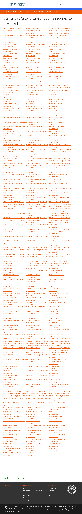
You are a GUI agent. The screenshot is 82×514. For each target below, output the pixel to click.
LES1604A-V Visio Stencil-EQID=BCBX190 (33, 230)
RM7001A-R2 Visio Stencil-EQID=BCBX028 (56, 363)
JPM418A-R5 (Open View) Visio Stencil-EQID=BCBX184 (36, 160)
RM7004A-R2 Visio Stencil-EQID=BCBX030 (56, 372)
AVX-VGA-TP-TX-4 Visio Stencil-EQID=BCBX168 (11, 87)
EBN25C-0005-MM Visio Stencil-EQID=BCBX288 (12, 91)
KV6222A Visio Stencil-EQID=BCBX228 (14, 163)
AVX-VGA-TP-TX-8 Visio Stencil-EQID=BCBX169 (34, 87)
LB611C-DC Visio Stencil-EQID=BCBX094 (10, 207)
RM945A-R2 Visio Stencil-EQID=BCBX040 (33, 385)
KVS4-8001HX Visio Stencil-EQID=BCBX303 (56, 171)
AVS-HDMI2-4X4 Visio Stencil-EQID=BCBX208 (34, 64)
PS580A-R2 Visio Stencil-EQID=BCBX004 (55, 312)
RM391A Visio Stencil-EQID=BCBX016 (59, 348)
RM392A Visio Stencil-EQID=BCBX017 (59, 350)
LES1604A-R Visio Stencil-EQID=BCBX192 (56, 226)
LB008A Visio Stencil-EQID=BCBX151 (36, 202)
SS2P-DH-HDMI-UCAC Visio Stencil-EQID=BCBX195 (13, 408)
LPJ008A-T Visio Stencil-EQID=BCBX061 (37, 270)
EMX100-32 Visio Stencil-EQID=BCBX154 (33, 137)
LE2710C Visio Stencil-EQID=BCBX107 (59, 213)
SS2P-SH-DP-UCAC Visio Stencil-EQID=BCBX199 (58, 408)
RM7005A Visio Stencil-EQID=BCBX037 (37, 375)
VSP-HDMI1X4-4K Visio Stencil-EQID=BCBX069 (11, 440)
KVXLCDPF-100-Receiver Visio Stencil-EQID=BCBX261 (36, 189)
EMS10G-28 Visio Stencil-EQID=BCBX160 (33, 123)
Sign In (66, 4)
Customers (51, 490)
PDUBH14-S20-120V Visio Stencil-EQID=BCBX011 (35, 299)
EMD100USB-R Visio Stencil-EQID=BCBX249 (34, 100)
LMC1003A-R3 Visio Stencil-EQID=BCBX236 (56, 258)
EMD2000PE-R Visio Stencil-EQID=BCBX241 (57, 100)
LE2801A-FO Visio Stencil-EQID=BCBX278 (33, 221)
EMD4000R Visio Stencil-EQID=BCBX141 (37, 113)
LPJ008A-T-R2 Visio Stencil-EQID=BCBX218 (11, 276)
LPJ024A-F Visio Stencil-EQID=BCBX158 (14, 279)
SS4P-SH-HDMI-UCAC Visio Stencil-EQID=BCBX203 (35, 417)
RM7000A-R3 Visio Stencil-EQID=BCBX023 (33, 360)
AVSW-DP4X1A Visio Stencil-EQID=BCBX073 (33, 73)
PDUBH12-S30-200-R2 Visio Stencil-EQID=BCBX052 (13, 299)
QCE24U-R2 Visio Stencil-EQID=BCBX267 (55, 326)
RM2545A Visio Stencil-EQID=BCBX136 (59, 343)
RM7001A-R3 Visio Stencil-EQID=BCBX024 (10, 367)
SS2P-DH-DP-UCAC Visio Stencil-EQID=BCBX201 (35, 404)
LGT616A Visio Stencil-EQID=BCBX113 (36, 250)
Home (29, 4)
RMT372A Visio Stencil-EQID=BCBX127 (14, 391)
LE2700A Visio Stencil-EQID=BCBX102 (14, 213)
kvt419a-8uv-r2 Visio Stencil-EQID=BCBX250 (34, 176)
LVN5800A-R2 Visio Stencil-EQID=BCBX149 (11, 290)
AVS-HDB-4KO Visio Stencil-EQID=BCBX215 (33, 59)
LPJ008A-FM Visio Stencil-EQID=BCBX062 (10, 271)
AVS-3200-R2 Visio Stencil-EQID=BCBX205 (56, 50)
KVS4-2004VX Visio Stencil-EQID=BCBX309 (11, 171)
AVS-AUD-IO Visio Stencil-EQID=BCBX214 (10, 55)
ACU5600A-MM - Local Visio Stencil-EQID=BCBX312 (36, 46)
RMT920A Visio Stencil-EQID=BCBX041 (60, 391)
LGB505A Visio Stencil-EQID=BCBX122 (59, 240)
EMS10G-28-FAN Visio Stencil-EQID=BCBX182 (57, 123)
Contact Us (51, 493)
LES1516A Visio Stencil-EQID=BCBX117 (59, 220)
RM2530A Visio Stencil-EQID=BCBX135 (14, 343)
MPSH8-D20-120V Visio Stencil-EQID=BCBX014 (12, 294)
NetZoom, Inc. (52, 485)
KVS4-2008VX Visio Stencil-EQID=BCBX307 (33, 171)
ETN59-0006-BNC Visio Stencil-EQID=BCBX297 (35, 141)
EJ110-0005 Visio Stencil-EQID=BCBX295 (55, 96)
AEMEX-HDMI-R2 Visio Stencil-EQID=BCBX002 (11, 50)
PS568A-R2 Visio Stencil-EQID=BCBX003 (10, 312)
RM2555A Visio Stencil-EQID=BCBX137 (37, 345)
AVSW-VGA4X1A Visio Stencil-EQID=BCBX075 (11, 77)
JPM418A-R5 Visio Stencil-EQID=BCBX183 (10, 160)
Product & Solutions (38, 4)
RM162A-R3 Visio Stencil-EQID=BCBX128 (55, 335)
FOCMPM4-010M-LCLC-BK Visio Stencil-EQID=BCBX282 (60, 146)
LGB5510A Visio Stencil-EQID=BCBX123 (14, 247)
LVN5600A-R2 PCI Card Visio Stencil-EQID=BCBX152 (59, 285)
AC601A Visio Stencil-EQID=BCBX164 (13, 35)
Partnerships (27, 485)
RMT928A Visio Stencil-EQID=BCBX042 (14, 393)
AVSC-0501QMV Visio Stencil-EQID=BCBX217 (34, 55)
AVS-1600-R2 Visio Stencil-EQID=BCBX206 (33, 50)
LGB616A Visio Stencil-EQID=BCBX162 (36, 247)
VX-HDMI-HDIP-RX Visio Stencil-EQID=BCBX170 (12, 454)
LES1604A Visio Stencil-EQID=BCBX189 (37, 224)
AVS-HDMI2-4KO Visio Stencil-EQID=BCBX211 (11, 64)
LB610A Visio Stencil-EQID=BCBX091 (13, 204)
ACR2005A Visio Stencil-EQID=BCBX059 (10, 46)
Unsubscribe (39, 493)
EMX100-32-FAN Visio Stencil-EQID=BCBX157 (57, 137)
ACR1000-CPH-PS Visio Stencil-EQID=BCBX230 (34, 41)
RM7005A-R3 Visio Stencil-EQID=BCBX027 (10, 381)
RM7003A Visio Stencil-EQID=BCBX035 (37, 366)
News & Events (52, 488)
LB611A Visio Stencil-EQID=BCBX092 (36, 204)
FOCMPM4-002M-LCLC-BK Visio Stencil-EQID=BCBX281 (37, 146)
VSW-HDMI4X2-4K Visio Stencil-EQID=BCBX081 (12, 449)
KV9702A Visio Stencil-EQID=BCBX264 (59, 163)
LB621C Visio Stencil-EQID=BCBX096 (59, 206)
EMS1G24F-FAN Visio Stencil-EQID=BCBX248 (57, 128)
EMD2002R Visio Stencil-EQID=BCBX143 (55, 109)
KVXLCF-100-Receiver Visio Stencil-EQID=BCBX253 (13, 194)
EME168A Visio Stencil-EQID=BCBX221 (37, 117)
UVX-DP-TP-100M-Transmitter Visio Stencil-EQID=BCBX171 (58, 427)
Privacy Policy (39, 490)
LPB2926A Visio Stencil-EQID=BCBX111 (37, 263)
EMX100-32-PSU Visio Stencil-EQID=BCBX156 (11, 141)
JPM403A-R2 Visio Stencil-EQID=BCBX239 (56, 155)
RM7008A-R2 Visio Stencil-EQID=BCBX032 (56, 381)
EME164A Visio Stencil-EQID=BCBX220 (14, 117)
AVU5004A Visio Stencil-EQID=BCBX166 (37, 81)
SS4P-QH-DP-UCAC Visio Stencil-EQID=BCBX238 (58, 413)
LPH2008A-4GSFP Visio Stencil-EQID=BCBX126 (35, 267)
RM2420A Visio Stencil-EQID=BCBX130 (14, 338)
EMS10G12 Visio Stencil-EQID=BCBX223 (14, 122)
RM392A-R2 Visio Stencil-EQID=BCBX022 (10, 354)
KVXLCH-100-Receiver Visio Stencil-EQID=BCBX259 (58, 194)
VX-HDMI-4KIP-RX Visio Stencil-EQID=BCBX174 (34, 449)
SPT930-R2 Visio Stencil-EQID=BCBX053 (55, 399)
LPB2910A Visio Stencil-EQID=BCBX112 (60, 261)
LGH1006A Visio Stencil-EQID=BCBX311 (14, 250)
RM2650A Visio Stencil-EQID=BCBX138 (60, 345)
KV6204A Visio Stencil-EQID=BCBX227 (59, 161)
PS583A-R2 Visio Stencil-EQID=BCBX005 (55, 317)
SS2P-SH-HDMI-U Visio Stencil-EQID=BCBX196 (12, 413)
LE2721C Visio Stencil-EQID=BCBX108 (36, 218)
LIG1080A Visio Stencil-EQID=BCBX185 (59, 254)
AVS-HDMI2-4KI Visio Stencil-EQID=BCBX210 (57, 59)
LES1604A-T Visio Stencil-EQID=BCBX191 (10, 230)
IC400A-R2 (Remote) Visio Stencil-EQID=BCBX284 (35, 150)
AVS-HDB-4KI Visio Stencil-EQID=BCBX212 (10, 59)
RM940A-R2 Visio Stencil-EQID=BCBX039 (10, 385)
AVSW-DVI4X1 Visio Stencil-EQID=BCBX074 (56, 73)
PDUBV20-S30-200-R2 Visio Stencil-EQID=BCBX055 (59, 299)
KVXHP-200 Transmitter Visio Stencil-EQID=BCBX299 (36, 180)
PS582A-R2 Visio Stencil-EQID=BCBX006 (33, 317)
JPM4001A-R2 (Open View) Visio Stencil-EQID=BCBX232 (37, 155)
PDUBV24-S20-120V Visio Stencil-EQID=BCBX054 (12, 303)
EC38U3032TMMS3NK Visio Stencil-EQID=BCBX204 (59, 91)
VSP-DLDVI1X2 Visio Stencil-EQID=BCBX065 (11, 436)
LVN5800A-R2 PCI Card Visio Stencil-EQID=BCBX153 (36, 290)
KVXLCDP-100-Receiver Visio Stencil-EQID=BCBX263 (59, 185)
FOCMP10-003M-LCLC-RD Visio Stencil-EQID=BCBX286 (14, 146)
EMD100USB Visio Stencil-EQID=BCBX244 (10, 100)
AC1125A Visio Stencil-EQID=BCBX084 (59, 33)
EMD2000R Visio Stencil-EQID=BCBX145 (33, 105)
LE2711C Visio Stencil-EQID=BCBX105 (59, 215)
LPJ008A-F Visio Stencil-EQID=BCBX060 (55, 267)
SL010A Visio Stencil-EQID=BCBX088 (59, 396)
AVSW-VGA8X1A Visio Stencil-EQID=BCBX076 (34, 77)
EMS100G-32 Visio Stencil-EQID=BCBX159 (56, 119)
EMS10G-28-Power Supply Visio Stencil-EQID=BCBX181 (14, 128)
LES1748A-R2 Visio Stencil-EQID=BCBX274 (56, 237)
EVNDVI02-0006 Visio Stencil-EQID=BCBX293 (57, 141)
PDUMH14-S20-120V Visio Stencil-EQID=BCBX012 (58, 303)
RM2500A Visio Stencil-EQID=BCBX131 (37, 338)
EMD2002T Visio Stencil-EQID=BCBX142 (14, 113)
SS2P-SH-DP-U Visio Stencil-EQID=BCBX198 (34, 408)
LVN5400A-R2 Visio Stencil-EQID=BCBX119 (56, 280)
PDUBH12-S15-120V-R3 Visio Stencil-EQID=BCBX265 (59, 294)
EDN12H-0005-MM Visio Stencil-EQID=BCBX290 (12, 96)
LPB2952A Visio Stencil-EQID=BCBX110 (60, 263)
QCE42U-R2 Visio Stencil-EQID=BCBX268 (10, 331)
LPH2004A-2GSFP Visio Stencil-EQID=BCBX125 (12, 267)
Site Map (50, 495)
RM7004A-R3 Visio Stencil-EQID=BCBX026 (10, 376)
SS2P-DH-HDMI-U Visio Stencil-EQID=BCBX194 (57, 404)
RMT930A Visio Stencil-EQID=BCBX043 (37, 393)
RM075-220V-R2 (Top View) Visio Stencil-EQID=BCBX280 (35, 331)
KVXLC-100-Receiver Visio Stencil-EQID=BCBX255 (12, 185)
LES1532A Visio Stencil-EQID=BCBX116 (59, 222)
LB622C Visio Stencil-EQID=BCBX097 (36, 208)
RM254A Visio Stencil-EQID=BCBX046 (14, 345)
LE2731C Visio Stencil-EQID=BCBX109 (14, 220)
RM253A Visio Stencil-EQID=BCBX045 (36, 343)
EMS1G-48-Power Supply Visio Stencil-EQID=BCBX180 (13, 137)
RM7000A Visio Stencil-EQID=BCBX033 (14, 359)
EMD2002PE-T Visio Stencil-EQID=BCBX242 (34, 109)
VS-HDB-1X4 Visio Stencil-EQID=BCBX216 (56, 431)
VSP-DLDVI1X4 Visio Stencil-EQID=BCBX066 (33, 436)
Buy (55, 4)
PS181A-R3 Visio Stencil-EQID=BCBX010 (37, 307)
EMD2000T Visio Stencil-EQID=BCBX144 (55, 105)
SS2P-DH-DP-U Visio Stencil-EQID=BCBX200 (11, 404)
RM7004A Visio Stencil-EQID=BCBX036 (37, 370)
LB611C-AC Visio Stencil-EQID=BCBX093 (60, 204)
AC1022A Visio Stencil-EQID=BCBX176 (59, 28)
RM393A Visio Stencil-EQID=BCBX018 (36, 352)
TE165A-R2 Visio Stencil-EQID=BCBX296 (55, 422)
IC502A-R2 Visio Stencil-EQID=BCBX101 (60, 149)
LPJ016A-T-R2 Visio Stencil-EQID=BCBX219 (56, 276)
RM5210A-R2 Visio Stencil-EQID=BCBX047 (56, 356)
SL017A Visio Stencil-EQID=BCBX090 (36, 398)
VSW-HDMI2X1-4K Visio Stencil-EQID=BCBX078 (12, 445)
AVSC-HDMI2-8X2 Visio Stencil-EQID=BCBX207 (57, 55)
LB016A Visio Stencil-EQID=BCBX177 (59, 202)
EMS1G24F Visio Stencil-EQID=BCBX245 (37, 126)
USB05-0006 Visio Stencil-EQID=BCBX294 (10, 427)
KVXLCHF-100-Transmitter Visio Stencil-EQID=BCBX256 (59, 198)
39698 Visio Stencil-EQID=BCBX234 (36, 28)
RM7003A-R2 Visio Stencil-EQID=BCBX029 (56, 367)
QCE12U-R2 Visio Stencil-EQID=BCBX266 (33, 326)
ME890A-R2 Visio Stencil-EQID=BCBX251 (56, 290)
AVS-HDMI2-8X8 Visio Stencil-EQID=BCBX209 (57, 64)
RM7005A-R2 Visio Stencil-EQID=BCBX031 (56, 376)
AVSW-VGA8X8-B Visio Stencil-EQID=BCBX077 (57, 77)
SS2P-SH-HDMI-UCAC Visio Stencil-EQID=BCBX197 (35, 413)
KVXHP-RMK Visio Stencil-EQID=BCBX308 (56, 180)
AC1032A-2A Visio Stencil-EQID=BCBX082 (33, 32)
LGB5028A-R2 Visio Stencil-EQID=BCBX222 (33, 242)
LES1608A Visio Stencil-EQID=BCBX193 (60, 229)
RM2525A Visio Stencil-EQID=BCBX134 (59, 341)
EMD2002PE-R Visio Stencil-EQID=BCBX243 (11, 109)
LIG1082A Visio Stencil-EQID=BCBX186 (14, 256)
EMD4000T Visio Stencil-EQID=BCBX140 (55, 114)
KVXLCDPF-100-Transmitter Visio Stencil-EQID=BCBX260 (60, 189)
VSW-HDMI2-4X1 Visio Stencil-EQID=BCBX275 (57, 440)
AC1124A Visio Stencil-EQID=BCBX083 (59, 31)
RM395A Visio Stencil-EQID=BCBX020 (36, 355)
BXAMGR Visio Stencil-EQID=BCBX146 (59, 88)
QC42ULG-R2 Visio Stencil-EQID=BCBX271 (10, 326)
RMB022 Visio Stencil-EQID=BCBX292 (59, 384)
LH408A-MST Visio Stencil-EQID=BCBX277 (56, 251)
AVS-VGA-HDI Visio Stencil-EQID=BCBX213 (10, 68)
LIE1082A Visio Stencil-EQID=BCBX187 (37, 254)
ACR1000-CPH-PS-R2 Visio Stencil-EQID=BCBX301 (58, 41)
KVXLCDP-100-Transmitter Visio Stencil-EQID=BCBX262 (14, 189)
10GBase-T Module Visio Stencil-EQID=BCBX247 (12, 30)
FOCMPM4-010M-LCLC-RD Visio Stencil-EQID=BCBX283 (14, 150)
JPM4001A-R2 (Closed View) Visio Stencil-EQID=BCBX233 (12, 155)
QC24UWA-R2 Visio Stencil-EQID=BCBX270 (56, 322)
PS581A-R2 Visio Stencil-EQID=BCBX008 (10, 317)
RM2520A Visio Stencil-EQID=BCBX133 (37, 341)
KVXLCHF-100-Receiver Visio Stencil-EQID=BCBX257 (36, 198)
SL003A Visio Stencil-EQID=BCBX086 (14, 396)
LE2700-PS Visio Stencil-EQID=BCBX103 (33, 214)
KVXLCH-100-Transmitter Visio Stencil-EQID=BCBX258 (13, 198)
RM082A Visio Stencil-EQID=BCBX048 (59, 329)
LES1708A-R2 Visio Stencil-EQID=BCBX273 (56, 233)
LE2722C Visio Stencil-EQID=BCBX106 (59, 218)
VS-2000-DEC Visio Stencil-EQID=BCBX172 (33, 431)
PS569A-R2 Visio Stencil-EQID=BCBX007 (33, 312)
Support (60, 4)
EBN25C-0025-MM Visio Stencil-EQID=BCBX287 (35, 91)
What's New (8, 485)
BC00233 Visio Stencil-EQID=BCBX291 (59, 85)
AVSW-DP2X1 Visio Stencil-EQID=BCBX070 (33, 68)
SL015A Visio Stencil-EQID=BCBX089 (13, 398)
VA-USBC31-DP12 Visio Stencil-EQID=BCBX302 (11, 431)
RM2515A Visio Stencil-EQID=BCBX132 (59, 338)
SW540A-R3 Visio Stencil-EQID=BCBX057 (33, 422)
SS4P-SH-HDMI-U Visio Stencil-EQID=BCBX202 (12, 417)
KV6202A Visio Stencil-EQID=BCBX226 (59, 158)
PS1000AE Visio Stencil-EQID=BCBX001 (14, 307)
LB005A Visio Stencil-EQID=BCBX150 (13, 202)
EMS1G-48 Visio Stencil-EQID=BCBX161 (37, 131)
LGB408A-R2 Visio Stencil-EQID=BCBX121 (10, 242)
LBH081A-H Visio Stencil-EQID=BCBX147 (60, 211)
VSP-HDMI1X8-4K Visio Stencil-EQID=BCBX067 (34, 440)
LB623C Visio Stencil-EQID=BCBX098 (59, 208)
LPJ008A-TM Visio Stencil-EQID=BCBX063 (56, 271)
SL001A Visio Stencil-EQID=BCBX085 (59, 393)
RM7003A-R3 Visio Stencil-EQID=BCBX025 (10, 372)
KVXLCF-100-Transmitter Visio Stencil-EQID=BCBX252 (36, 194)
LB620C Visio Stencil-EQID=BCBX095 (36, 206)
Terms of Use (39, 488)
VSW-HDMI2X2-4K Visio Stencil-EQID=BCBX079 (34, 445)
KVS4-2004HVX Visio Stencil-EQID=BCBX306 (57, 166)
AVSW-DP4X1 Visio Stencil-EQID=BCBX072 (10, 73)
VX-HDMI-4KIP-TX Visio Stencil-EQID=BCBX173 (57, 449)
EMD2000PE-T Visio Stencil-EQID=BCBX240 (11, 105)
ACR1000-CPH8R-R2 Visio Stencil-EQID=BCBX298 (13, 41)
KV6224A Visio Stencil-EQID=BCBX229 (37, 163)
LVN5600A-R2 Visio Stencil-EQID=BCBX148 (33, 285)
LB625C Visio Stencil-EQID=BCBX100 (36, 211)
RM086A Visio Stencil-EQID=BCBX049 (59, 332)
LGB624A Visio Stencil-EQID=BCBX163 (59, 247)
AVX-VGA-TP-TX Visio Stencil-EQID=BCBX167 (56, 82)
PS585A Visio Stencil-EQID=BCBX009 (14, 320)
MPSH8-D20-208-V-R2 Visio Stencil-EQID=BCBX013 (36, 294)
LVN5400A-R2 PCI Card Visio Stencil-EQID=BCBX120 (13, 285)
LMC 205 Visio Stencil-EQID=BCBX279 (36, 256)
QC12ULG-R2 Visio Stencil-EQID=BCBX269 (33, 322)
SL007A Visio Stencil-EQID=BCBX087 (36, 396)
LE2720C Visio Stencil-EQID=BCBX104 (14, 218)
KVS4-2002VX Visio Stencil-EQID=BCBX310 (33, 166)
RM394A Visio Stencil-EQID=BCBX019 (59, 352)
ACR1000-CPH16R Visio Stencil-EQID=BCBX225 (35, 36)
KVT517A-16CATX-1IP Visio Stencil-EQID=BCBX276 (58, 176)
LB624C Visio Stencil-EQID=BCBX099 (14, 211)
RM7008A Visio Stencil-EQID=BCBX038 (37, 380)
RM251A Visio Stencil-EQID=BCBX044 (14, 341)
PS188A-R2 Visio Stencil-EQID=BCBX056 (55, 308)
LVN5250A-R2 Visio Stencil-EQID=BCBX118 (33, 280)
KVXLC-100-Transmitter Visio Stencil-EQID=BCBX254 (36, 185)
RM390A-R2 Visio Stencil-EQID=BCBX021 (33, 349)
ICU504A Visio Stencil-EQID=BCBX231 (59, 151)
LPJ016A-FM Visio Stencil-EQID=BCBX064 (33, 276)
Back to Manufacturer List (16, 478)
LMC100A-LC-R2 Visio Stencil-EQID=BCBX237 (11, 262)
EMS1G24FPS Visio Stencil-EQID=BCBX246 (10, 132)
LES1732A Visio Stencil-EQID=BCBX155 (37, 236)
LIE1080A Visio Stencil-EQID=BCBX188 (14, 254)
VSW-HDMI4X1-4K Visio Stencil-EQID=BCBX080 (57, 445)
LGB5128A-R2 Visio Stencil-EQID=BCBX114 (56, 244)
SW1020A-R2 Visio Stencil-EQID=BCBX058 (56, 417)
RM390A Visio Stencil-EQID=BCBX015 (14, 348)
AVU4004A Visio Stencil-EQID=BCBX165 (14, 81)
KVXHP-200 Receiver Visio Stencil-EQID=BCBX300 (12, 180)
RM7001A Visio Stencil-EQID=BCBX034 (59, 359)
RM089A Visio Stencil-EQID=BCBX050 (14, 334)
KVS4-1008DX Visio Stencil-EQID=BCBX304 (10, 166)
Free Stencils (48, 4)
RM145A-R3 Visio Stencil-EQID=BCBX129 (33, 335)
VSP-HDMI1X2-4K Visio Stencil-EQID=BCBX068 (57, 436)
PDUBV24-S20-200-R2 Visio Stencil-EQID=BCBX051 (36, 303)
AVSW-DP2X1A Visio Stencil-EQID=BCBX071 (56, 68)
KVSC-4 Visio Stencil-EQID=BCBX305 (13, 174)
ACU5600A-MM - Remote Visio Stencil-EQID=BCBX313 (59, 46)
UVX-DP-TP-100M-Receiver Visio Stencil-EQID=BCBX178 (37, 427)
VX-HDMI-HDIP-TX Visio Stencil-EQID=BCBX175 (34, 454)
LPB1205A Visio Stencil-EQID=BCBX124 (37, 261)
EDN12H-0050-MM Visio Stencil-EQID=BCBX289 (35, 96)
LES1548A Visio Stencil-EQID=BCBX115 (14, 224)
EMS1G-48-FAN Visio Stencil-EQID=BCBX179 (56, 132)
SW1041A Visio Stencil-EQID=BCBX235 (14, 421)
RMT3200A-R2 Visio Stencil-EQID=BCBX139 (56, 388)
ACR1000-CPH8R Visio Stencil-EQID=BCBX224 (57, 36)
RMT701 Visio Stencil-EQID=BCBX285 (36, 391)
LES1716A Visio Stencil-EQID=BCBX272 (14, 236)
